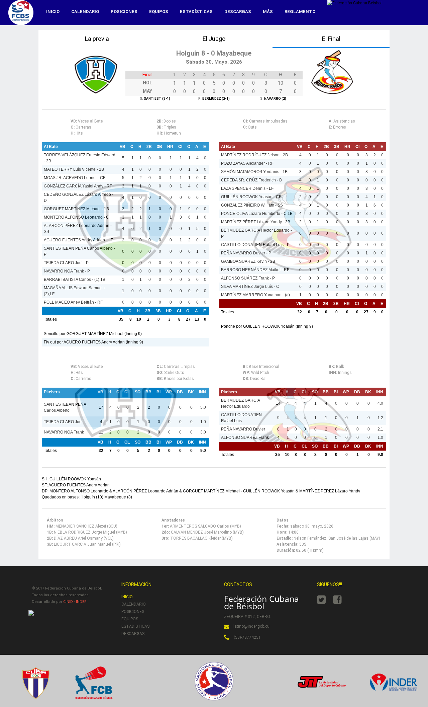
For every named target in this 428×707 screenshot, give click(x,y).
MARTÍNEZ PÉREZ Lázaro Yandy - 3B (255, 222)
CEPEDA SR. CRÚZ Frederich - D (251, 180)
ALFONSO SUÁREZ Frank (245, 437)
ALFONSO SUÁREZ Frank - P (248, 278)
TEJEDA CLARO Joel (63, 421)
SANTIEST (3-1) (156, 98)
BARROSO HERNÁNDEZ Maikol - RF (255, 269)
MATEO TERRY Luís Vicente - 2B (74, 169)
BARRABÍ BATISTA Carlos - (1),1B (74, 279)
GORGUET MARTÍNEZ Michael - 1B (76, 209)
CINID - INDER (75, 602)
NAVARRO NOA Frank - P (67, 271)
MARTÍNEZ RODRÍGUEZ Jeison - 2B (254, 155)
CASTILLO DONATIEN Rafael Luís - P (255, 244)
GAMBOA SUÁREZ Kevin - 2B (248, 261)
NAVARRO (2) (275, 98)
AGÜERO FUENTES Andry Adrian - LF (78, 240)
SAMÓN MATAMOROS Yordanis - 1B (254, 171)
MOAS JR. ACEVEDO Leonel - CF (74, 177)
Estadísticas (196, 11)
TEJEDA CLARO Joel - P (66, 262)
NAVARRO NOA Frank (64, 432)
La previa (97, 38)
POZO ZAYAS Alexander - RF (247, 163)
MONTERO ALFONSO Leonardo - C (76, 217)
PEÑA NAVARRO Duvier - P (246, 253)
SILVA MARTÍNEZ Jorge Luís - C (250, 286)
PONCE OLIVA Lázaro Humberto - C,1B (257, 213)
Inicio (53, 11)
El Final (331, 38)
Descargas (237, 11)
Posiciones (124, 11)
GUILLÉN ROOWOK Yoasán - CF (251, 196)
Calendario (85, 11)
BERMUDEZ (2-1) (216, 98)
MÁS (268, 11)
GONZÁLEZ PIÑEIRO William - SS (252, 205)
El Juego (214, 38)
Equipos (158, 11)
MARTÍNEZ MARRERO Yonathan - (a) (255, 295)
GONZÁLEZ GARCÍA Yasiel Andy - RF (78, 186)
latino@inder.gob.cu (251, 626)
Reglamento (300, 11)
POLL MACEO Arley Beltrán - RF (73, 302)
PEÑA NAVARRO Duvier (243, 429)
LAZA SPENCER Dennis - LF (247, 188)
